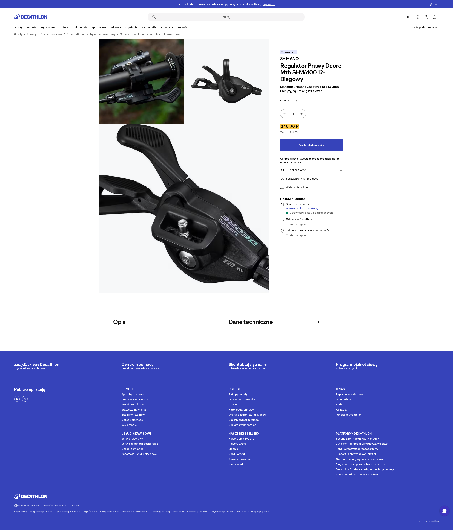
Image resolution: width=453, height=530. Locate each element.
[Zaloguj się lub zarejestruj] (426, 17)
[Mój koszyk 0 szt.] (434, 17)
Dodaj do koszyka (311, 145)
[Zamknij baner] (436, 4)
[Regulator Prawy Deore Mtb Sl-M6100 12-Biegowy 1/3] (226, 81)
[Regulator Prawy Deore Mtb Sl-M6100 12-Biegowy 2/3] (141, 81)
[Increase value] (301, 113)
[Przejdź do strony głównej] (30, 16)
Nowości (182, 27)
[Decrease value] (284, 113)
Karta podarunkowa (424, 27)
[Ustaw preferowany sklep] (409, 17)
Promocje (167, 27)
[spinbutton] (293, 113)
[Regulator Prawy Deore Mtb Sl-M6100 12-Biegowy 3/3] (184, 208)
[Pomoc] (417, 17)
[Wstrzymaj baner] (430, 4)
